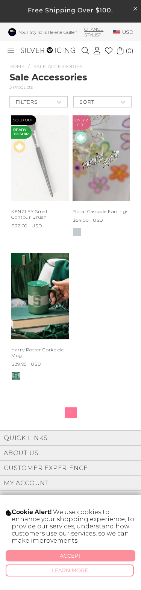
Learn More (70, 570)
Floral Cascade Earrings (101, 211)
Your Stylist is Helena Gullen (48, 32)
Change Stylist (93, 32)
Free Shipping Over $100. (70, 11)
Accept (70, 555)
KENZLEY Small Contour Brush (30, 214)
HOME (17, 66)
